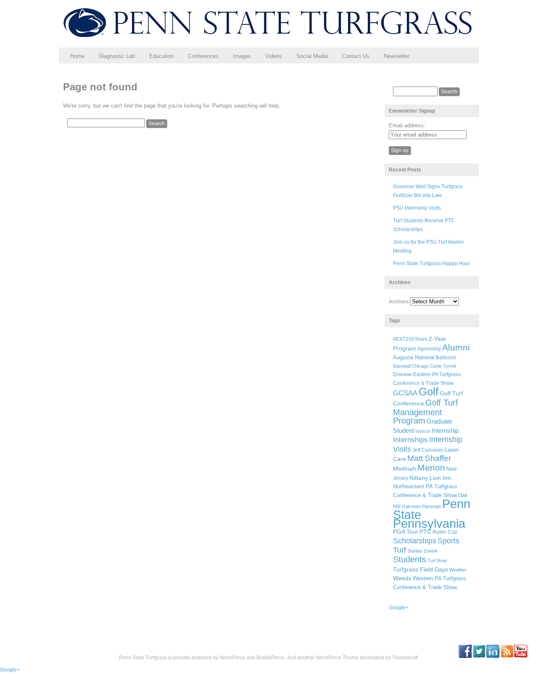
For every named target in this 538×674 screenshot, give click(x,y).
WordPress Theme (337, 658)
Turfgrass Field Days (420, 569)
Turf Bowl (437, 560)
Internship (445, 430)
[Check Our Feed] (507, 656)
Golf (428, 392)
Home (77, 56)
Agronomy (429, 349)
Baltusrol (446, 357)
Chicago (419, 366)
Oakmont (411, 506)
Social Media (312, 56)
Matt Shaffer (429, 458)
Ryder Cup (445, 531)
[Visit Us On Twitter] (479, 656)
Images (242, 56)
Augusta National (414, 357)
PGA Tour (405, 532)
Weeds (402, 578)
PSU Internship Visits (417, 208)
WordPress (232, 658)
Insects (422, 431)
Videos (273, 56)
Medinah (404, 469)
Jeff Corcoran (427, 450)
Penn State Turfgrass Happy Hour (431, 263)
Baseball (401, 366)
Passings (431, 506)
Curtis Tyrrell (443, 366)
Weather (458, 569)
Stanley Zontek (422, 550)
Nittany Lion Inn (430, 477)
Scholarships (414, 541)
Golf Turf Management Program (425, 412)
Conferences (203, 56)
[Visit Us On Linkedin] (493, 656)
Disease (402, 374)
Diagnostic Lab (117, 56)
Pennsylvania (429, 523)
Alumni (456, 347)
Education (161, 56)
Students (409, 559)
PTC (425, 532)
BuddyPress (270, 658)
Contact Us (355, 56)
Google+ (399, 608)
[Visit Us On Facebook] (465, 656)
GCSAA (405, 393)
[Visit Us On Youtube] (520, 656)
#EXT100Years (410, 339)
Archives (399, 302)
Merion (431, 468)
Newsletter (396, 56)
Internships (410, 440)
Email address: (407, 125)
